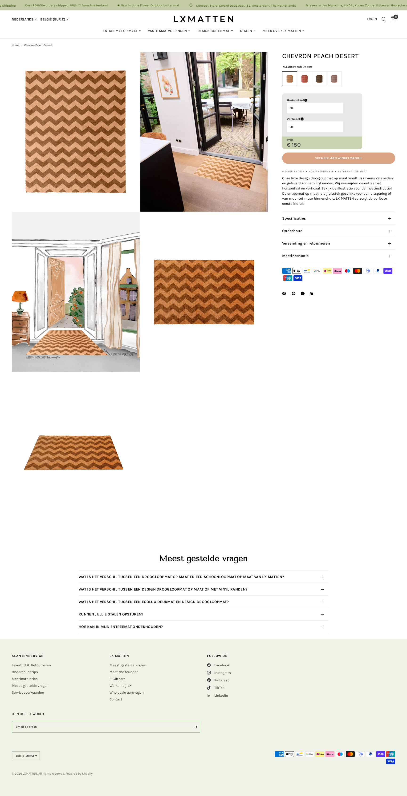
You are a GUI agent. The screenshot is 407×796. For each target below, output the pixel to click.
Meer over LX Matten (282, 31)
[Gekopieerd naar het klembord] (312, 293)
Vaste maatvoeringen (167, 31)
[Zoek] (383, 19)
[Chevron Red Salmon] (304, 78)
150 (296, 144)
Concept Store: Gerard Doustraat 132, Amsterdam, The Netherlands (223, 5)
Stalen (246, 31)
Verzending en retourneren (306, 243)
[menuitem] (121, 31)
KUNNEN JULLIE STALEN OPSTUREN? (111, 614)
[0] (391, 19)
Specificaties (294, 218)
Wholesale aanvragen (127, 692)
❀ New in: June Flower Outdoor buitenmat (125, 5)
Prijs (290, 139)
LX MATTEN (119, 656)
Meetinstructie (295, 255)
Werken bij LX (121, 685)
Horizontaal (319, 100)
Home (15, 45)
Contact (116, 699)
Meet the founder (124, 672)
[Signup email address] (195, 726)
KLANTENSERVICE (28, 656)
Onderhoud (292, 231)
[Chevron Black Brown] (319, 78)
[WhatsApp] (303, 293)
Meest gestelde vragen (30, 685)
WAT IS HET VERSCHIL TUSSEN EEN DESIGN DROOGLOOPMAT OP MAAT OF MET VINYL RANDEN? (164, 589)
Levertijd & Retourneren (31, 665)
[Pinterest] (294, 293)
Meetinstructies (25, 679)
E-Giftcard (118, 679)
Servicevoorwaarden (28, 692)
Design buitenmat (213, 31)
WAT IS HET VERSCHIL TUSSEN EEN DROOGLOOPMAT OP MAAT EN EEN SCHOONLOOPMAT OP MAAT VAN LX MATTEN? (181, 577)
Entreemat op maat (120, 31)
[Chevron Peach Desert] (289, 78)
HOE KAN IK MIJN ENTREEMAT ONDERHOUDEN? (122, 626)
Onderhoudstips (25, 672)
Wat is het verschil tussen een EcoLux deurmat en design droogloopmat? (154, 601)
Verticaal (317, 119)
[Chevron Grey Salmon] (334, 78)
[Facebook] (285, 293)
